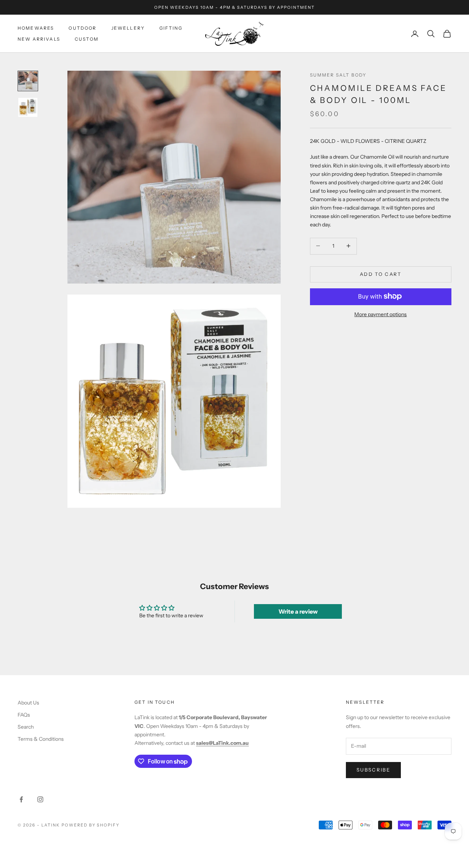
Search (26, 727)
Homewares (36, 28)
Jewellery (128, 28)
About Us (28, 702)
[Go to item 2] (28, 107)
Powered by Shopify (91, 825)
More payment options (380, 314)
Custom (87, 39)
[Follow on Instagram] (40, 799)
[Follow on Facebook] (21, 799)
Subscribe (373, 770)
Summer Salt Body (338, 75)
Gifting (170, 28)
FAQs (24, 714)
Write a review (298, 611)
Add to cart (381, 274)
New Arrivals (39, 39)
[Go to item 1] (28, 81)
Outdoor (82, 28)
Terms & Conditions (41, 739)
